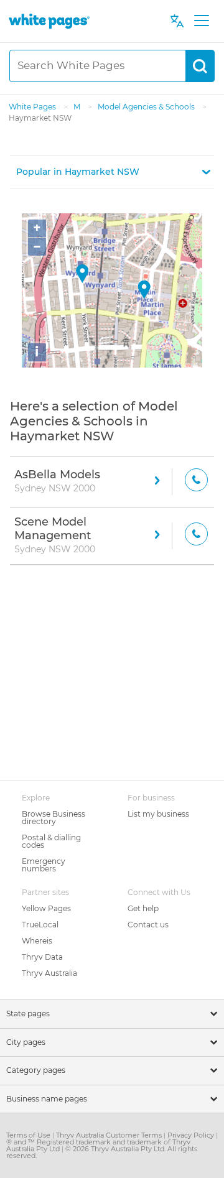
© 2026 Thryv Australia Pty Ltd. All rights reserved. (101, 1152)
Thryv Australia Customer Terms (110, 1135)
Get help (143, 908)
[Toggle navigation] (201, 21)
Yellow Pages (46, 908)
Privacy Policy (191, 1135)
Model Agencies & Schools (147, 106)
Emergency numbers (43, 864)
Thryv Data (42, 957)
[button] (112, 171)
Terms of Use (29, 1135)
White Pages (33, 106)
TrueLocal (40, 924)
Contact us (148, 924)
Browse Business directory (53, 817)
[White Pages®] (49, 21)
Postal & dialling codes (51, 841)
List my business (158, 814)
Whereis (37, 940)
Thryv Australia (49, 973)
